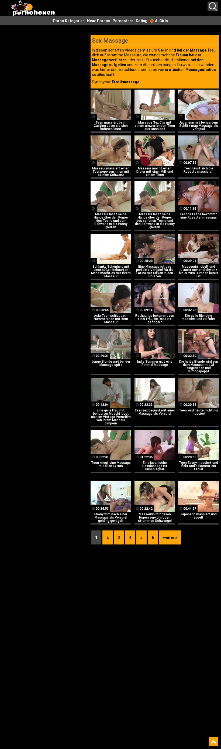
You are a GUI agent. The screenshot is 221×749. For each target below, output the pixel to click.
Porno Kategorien (69, 21)
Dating (141, 21)
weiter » (170, 537)
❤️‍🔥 (159, 21)
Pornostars (123, 21)
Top (213, 741)
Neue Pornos (98, 21)
